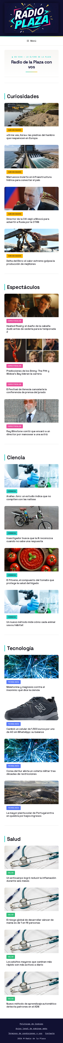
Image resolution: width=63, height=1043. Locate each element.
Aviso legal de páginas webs (31, 1028)
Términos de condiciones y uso (25, 1033)
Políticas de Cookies (31, 1024)
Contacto (50, 1033)
